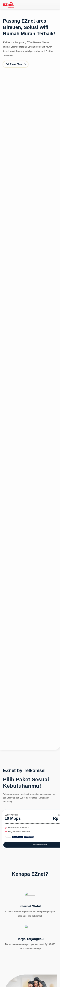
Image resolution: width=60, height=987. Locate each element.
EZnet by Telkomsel (24, 770)
